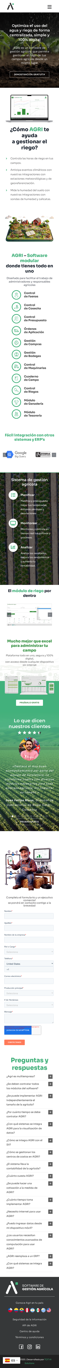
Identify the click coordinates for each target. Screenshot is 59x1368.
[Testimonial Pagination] (12, 817)
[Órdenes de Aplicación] (29, 327)
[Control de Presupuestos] (29, 315)
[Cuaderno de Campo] (29, 374)
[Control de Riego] (29, 386)
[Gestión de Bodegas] (29, 350)
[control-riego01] (29, 615)
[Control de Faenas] (29, 291)
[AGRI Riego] (29, 93)
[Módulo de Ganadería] (29, 398)
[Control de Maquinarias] (29, 362)
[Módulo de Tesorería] (29, 410)
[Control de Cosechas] (29, 303)
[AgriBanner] (29, 1282)
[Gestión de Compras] (29, 339)
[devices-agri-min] (29, 676)
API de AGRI (29, 1325)
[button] (5, 455)
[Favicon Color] (10, 3)
